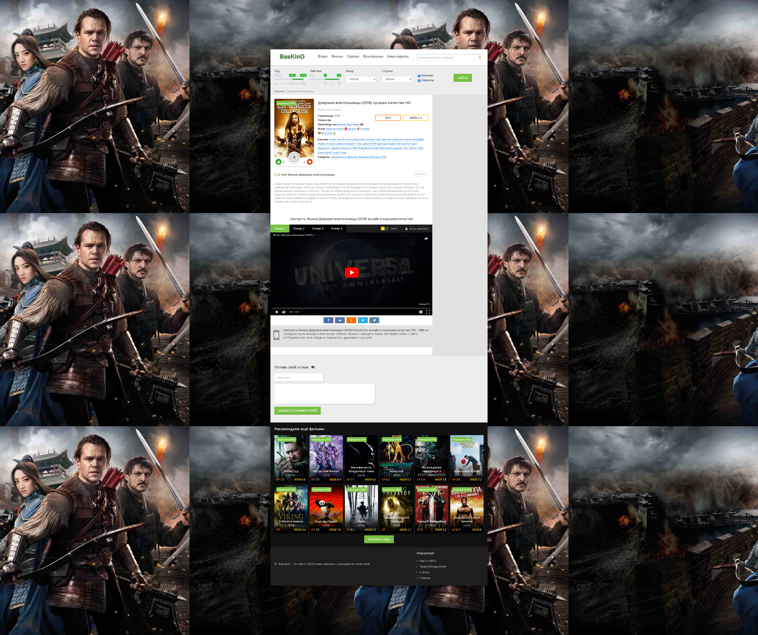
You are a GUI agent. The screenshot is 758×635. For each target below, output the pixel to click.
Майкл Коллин (327, 143)
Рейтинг (316, 71)
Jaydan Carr (401, 148)
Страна (387, 71)
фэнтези (327, 133)
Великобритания (348, 124)
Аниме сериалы (398, 56)
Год (277, 71)
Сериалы (353, 56)
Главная (425, 578)
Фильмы (337, 56)
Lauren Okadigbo (413, 139)
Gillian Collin (416, 148)
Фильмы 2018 (377, 157)
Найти (463, 78)
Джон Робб (369, 143)
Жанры (322, 56)
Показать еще (379, 539)
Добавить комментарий (297, 410)
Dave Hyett (324, 152)
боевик (365, 128)
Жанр (350, 71)
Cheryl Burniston (356, 139)
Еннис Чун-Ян (337, 139)
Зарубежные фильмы (344, 157)
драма (352, 128)
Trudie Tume (339, 152)
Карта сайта (427, 561)
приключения (335, 128)
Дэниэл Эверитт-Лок (349, 143)
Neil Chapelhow (361, 148)
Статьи (424, 572)
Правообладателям (432, 566)
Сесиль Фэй (374, 139)
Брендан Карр (386, 143)
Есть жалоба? (419, 228)
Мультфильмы (373, 56)
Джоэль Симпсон (392, 139)
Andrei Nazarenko (383, 148)
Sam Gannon (403, 143)
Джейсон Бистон (341, 148)
